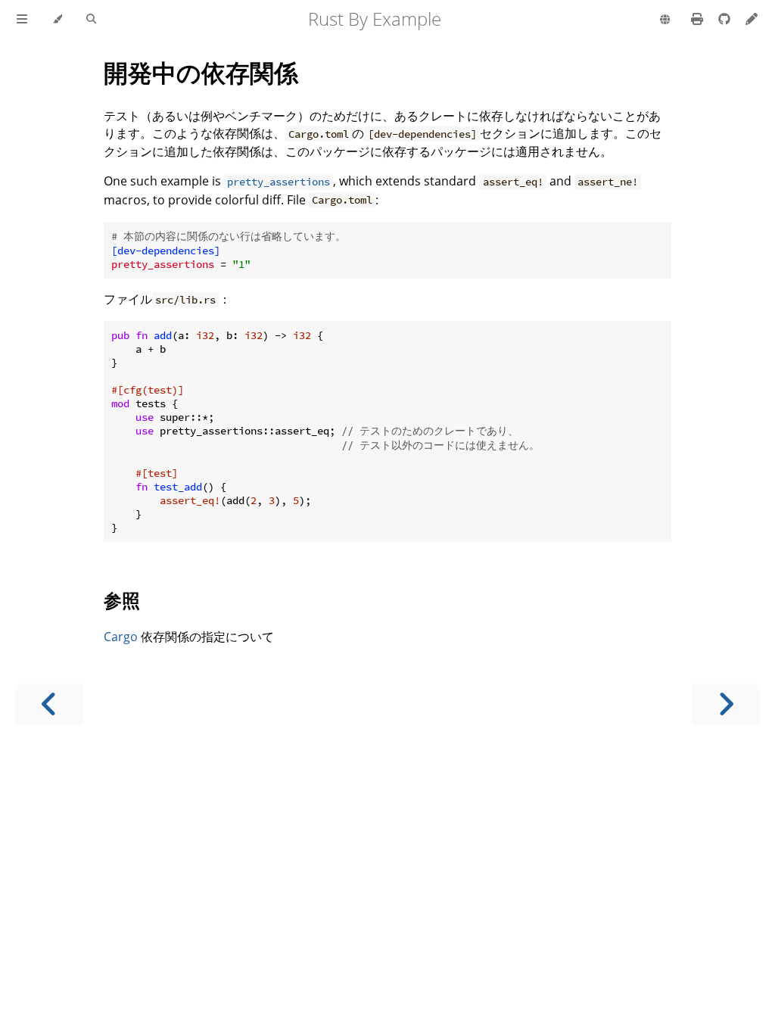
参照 (122, 599)
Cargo (121, 636)
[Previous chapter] (49, 704)
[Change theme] (57, 19)
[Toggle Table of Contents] (22, 19)
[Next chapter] (726, 704)
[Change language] (665, 20)
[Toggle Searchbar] (91, 19)
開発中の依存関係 (201, 72)
